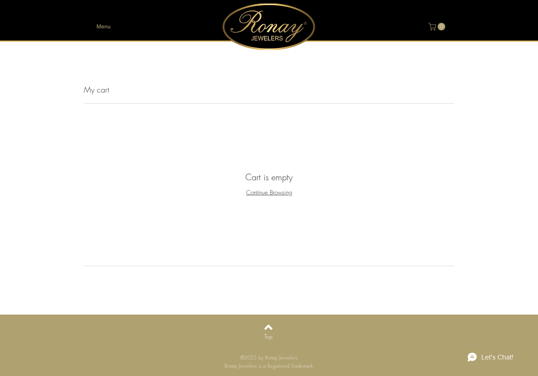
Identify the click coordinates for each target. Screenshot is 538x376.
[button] (438, 26)
